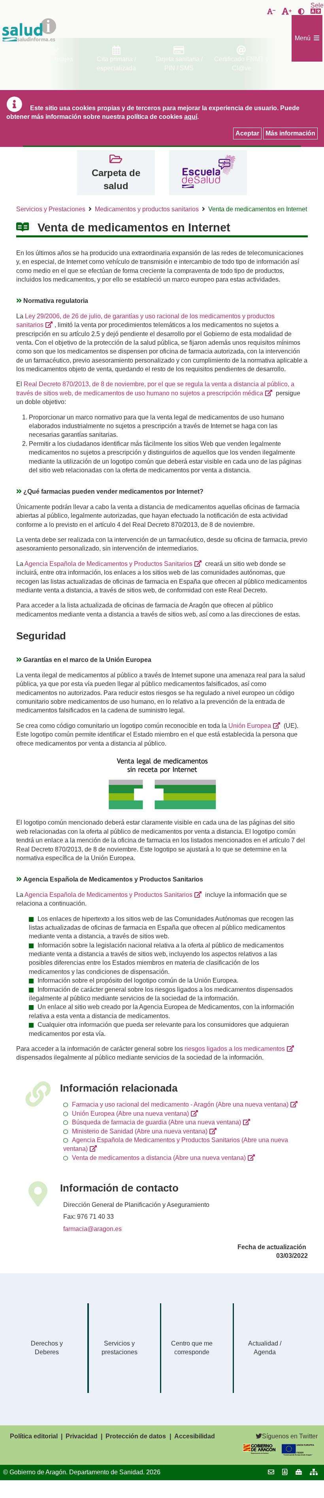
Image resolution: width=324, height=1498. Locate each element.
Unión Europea (249, 725)
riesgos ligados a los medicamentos (235, 1048)
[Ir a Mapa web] (314, 1472)
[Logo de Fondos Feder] (298, 1453)
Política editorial (34, 1436)
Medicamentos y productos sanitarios (147, 209)
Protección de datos (135, 1436)
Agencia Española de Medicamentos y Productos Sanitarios (108, 563)
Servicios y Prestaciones (50, 209)
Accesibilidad (194, 1436)
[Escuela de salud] (208, 172)
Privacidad (82, 1436)
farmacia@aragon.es (92, 1228)
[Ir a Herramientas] (299, 1472)
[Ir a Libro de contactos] (285, 1472)
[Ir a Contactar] (271, 1472)
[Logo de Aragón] (259, 1452)
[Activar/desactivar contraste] (301, 11)
